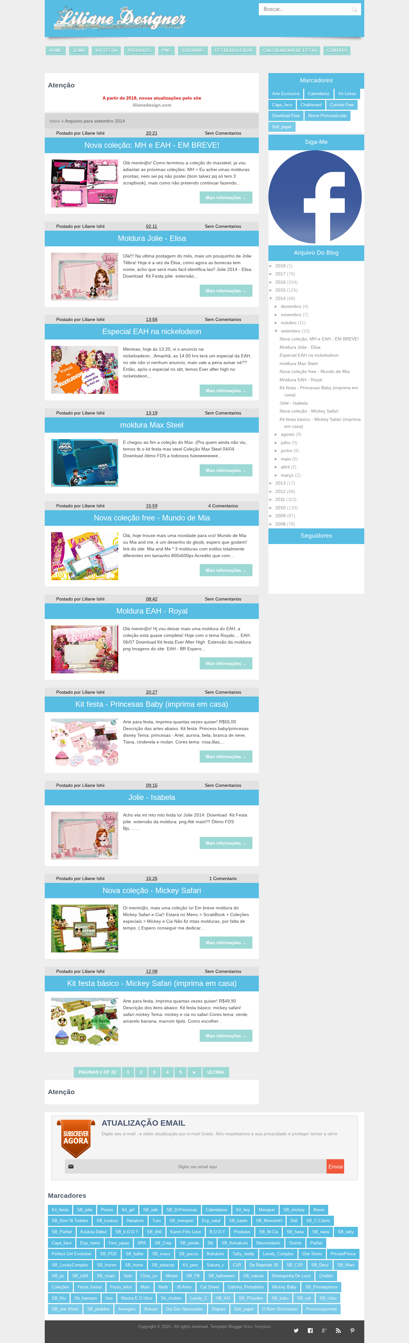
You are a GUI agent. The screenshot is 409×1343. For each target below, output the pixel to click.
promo (107, 1209)
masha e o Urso (136, 1298)
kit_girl (128, 1209)
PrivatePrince (343, 1253)
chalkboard (311, 104)
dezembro (292, 306)
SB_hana (295, 1231)
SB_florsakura (234, 1243)
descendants (268, 1243)
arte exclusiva (285, 93)
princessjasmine (321, 1309)
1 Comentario (223, 878)
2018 (281, 265)
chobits (326, 1275)
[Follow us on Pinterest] (351, 1331)
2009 (281, 515)
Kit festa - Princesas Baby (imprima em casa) (151, 704)
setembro (291, 330)
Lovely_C (198, 1298)
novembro (292, 314)
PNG (166, 50)
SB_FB (193, 1275)
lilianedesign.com (152, 105)
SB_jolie (84, 1209)
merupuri (267, 1209)
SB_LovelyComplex (70, 1265)
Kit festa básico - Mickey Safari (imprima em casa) (152, 983)
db (210, 1243)
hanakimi (135, 1220)
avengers (127, 1309)
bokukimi (215, 1253)
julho (286, 442)
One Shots (312, 1253)
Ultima (215, 1072)
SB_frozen (106, 1265)
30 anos (184, 1287)
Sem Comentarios (223, 133)
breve (318, 1209)
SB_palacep (163, 1265)
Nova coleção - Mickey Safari (152, 890)
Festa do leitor (233, 50)
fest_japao (119, 1243)
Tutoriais (193, 50)
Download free (286, 115)
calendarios (319, 93)
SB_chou (328, 1298)
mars (145, 1287)
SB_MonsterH (269, 1220)
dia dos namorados (184, 1309)
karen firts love (185, 1231)
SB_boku (280, 1298)
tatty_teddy (243, 1253)
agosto (288, 434)
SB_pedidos (98, 1309)
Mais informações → (226, 197)
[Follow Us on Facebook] (309, 1331)
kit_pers (190, 1265)
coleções (60, 1287)
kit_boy (243, 1209)
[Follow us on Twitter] (295, 1331)
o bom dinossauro (279, 1309)
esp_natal (211, 1220)
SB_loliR (80, 1275)
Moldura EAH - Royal (152, 611)
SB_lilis (59, 1298)
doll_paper (282, 126)
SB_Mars (346, 1265)
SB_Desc (320, 1265)
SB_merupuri (181, 1220)
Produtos (139, 50)
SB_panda (189, 1243)
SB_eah (150, 1209)
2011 (280, 499)
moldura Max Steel (151, 425)
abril (286, 466)
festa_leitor (121, 1287)
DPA (142, 1243)
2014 (281, 298)
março (288, 475)
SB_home (134, 1265)
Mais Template (257, 1326)
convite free (342, 104)
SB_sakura (253, 1275)
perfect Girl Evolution (71, 1253)
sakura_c (215, 1265)
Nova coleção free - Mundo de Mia (152, 517)
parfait (316, 1243)
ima (108, 1298)
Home (56, 50)
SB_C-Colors (318, 1220)
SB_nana (320, 1231)
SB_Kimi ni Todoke (70, 1220)
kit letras (347, 93)
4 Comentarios (223, 505)
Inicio (55, 120)
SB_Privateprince (321, 1287)
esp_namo (90, 1243)
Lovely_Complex (278, 1253)
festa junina (90, 1287)
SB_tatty (346, 1231)
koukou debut (94, 1231)
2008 (281, 523)
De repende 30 (264, 1265)
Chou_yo (149, 1275)
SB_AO (223, 1298)
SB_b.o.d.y (126, 1231)
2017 (281, 273)
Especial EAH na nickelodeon (151, 331)
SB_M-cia (268, 1231)
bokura (151, 1309)
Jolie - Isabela (151, 797)
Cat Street (209, 1287)
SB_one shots (65, 1309)
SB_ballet (134, 1253)
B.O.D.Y (217, 1231)
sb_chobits (171, 1298)
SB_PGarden (251, 1298)
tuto (156, 1220)
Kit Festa (106, 50)
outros (295, 1243)
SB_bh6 (154, 1231)
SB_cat (304, 1298)
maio (286, 458)
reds (163, 1287)
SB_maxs (161, 1253)
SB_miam (106, 1275)
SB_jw (58, 1275)
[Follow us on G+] (323, 1331)
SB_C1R (295, 1265)
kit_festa (60, 1209)
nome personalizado (327, 115)
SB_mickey (294, 1209)
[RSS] (337, 1331)
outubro (289, 322)
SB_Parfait (62, 1231)
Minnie (172, 1275)
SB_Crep (163, 1243)
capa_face (282, 104)
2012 (281, 491)
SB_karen (238, 1220)
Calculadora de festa (289, 50)
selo (128, 1275)
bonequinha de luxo (291, 1275)
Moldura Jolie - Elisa (152, 238)
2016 (281, 282)
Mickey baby (284, 1287)
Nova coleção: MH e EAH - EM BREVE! (152, 145)
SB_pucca (188, 1253)
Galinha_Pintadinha (246, 1287)
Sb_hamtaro (85, 1298)
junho (287, 450)
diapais (219, 1309)
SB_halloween (221, 1275)
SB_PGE (108, 1253)
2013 (281, 483)
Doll (293, 1220)
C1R (237, 1265)
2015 (281, 290)
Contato (337, 50)
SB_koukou (107, 1220)
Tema (79, 50)
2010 (281, 507)
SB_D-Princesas (181, 1209)
